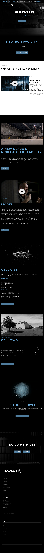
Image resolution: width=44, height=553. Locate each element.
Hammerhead (5, 515)
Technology (5, 480)
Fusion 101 (5, 490)
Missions (5, 486)
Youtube (5, 534)
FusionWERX (5, 484)
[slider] (8, 89)
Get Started (22, 21)
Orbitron (5, 481)
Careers (26, 451)
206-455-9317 (27, 546)
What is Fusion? (6, 487)
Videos (4, 531)
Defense (4, 506)
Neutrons (5, 507)
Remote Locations (7, 503)
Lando (4, 483)
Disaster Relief (6, 504)
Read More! (38, 1)
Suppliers (17, 451)
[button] (42, 5)
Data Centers (6, 501)
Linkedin (4, 533)
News (4, 524)
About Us (5, 478)
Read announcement (22, 52)
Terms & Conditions (38, 546)
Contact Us (5, 527)
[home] (7, 5)
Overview (5, 500)
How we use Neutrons (8, 303)
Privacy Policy (32, 546)
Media (4, 530)
